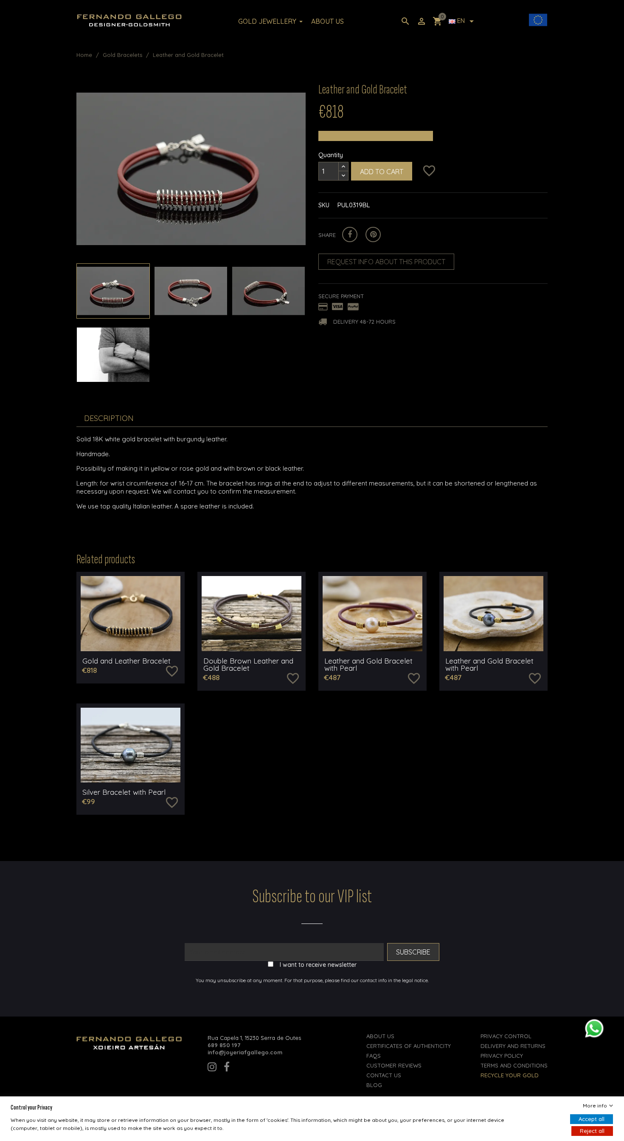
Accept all (591, 1119)
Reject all (592, 1130)
